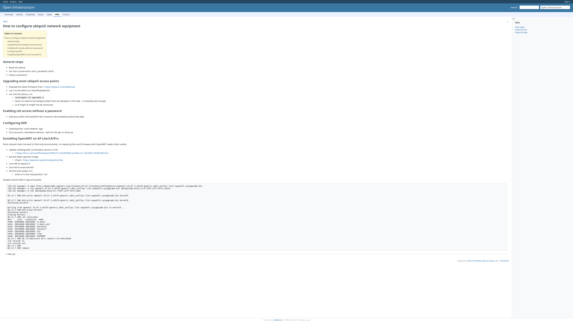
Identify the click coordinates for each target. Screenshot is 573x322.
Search (514, 7)
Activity (19, 14)
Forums (66, 14)
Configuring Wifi (14, 51)
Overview (9, 14)
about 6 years (489, 261)
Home (5, 1)
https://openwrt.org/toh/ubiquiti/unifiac (43, 160)
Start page (519, 27)
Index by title (521, 29)
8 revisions (504, 261)
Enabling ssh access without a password (25, 48)
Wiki (57, 14)
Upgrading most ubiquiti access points (24, 44)
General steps (13, 41)
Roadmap (30, 14)
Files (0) (11, 254)
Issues (41, 14)
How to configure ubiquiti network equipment (25, 38)
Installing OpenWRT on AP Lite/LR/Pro (24, 54)
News (49, 14)
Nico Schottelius (475, 261)
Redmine (278, 320)
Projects (13, 1)
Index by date (521, 32)
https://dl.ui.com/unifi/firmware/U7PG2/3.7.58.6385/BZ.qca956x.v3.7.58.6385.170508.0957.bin (63, 153)
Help (20, 1)
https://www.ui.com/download (60, 86)
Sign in (567, 1)
